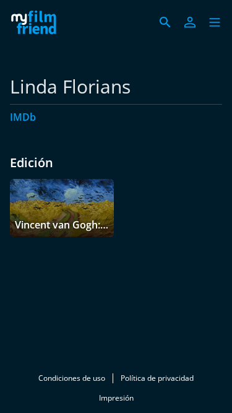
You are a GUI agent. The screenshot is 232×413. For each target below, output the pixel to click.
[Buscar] (165, 22)
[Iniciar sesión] (190, 22)
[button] (214, 22)
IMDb (23, 117)
